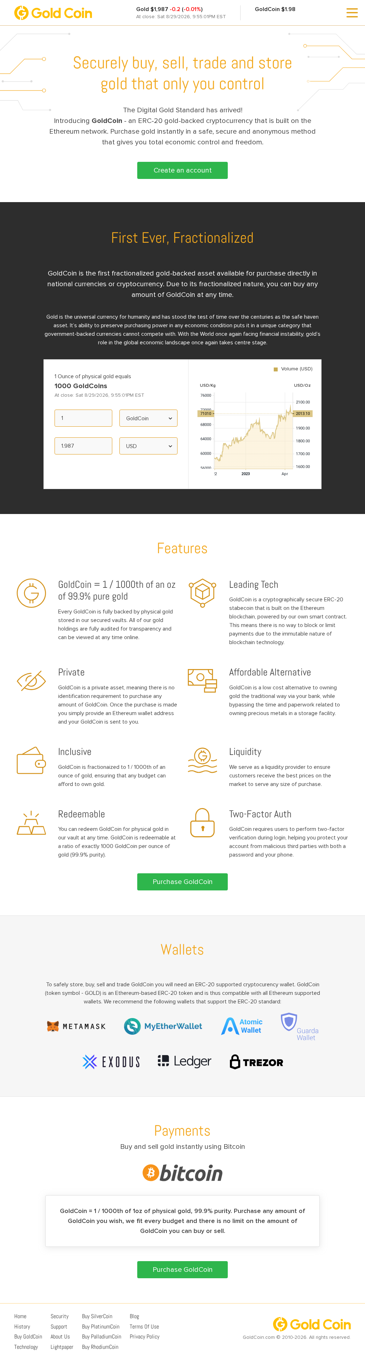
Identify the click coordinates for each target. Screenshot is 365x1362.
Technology (26, 1347)
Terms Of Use (144, 1326)
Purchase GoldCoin (183, 882)
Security (59, 1316)
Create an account (183, 170)
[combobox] (148, 418)
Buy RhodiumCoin (100, 1347)
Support (59, 1326)
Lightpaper (62, 1347)
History (22, 1326)
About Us (60, 1336)
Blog (134, 1316)
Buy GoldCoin (28, 1336)
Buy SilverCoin (97, 1316)
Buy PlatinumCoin (100, 1326)
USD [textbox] (131, 446)
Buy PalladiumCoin (101, 1336)
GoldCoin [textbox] (137, 418)
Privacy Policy (144, 1336)
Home (20, 1316)
